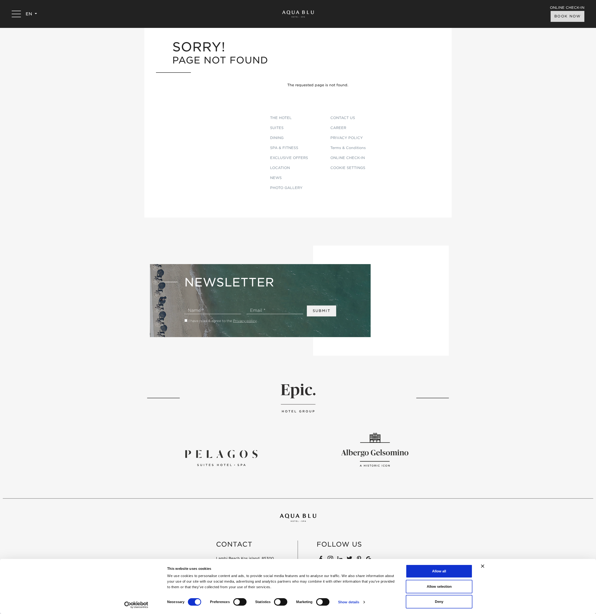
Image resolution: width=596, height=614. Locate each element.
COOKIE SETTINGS (347, 168)
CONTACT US (342, 118)
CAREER (338, 128)
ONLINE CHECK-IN (567, 8)
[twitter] (349, 558)
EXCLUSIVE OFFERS (289, 158)
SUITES (277, 128)
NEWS (276, 178)
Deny (439, 602)
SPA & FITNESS (284, 148)
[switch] (240, 602)
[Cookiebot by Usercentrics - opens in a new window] (136, 604)
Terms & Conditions (348, 148)
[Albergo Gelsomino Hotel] (375, 449)
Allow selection (439, 586)
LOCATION (280, 168)
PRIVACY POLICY (346, 138)
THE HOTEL (281, 118)
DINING (277, 138)
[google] (368, 558)
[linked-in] (340, 558)
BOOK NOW (567, 16)
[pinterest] (359, 558)
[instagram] (330, 558)
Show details (348, 602)
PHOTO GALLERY (286, 188)
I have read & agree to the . (223, 321)
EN (30, 13)
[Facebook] (321, 558)
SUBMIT (321, 311)
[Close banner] (482, 566)
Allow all (439, 571)
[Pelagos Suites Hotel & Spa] (221, 457)
